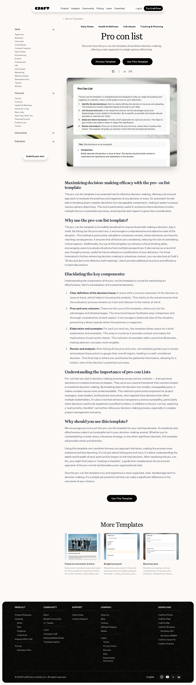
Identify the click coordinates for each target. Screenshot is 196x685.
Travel (18, 126)
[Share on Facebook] (113, 71)
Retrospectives (22, 79)
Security (107, 650)
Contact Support (80, 618)
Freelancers (20, 62)
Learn (109, 8)
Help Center (78, 614)
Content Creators (23, 48)
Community (88, 8)
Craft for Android (166, 643)
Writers (18, 86)
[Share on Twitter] (119, 71)
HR (16, 65)
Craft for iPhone (165, 614)
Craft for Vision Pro (167, 639)
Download (119, 8)
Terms (106, 642)
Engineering (20, 55)
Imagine (75, 8)
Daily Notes (20, 51)
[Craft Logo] (42, 8)
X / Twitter (48, 623)
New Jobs (19, 112)
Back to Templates (74, 18)
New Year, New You (24, 115)
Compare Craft (50, 633)
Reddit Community (52, 618)
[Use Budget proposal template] (122, 546)
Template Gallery (51, 642)
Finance (18, 101)
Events (18, 58)
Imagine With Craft (23, 639)
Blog (103, 618)
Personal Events (22, 119)
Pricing (100, 8)
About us (105, 614)
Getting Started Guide (53, 637)
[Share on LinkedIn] (124, 71)
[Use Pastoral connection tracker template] (82, 546)
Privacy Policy (110, 646)
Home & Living (22, 108)
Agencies (19, 34)
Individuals (20, 69)
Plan (19, 627)
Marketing (19, 72)
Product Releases (23, 614)
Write (19, 623)
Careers (104, 623)
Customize (22, 635)
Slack (46, 614)
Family (18, 98)
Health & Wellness (23, 105)
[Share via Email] (130, 71)
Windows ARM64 (169, 635)
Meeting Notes (22, 75)
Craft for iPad (164, 618)
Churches (19, 41)
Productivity (20, 122)
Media (104, 631)
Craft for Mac (164, 623)
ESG (105, 654)
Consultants (20, 44)
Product (65, 8)
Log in (139, 8)
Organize (21, 631)
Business (19, 37)
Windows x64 (167, 631)
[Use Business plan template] (161, 546)
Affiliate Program (109, 627)
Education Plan (24, 650)
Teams (18, 82)
